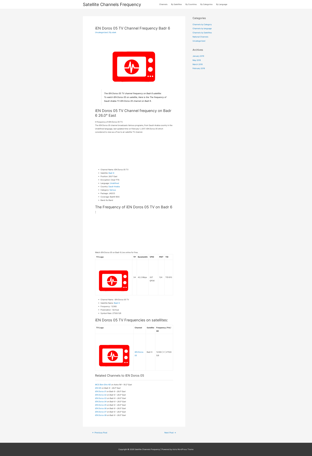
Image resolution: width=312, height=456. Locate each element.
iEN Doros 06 (101, 408)
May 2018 (197, 60)
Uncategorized (101, 32)
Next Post (170, 432)
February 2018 (199, 68)
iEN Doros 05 (101, 405)
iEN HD (98, 388)
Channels (163, 4)
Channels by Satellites (202, 32)
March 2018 (198, 64)
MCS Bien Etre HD (103, 384)
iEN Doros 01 (101, 391)
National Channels (200, 37)
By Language (221, 4)
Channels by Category (202, 24)
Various (112, 190)
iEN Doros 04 (101, 401)
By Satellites (176, 4)
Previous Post (99, 432)
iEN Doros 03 (101, 398)
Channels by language (202, 28)
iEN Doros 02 (101, 395)
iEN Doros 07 (101, 412)
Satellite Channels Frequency (112, 4)
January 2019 (198, 56)
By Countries (191, 4)
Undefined (114, 183)
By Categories (206, 4)
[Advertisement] (134, 151)
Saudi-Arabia (114, 186)
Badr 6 (111, 173)
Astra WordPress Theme (183, 449)
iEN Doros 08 (101, 415)
